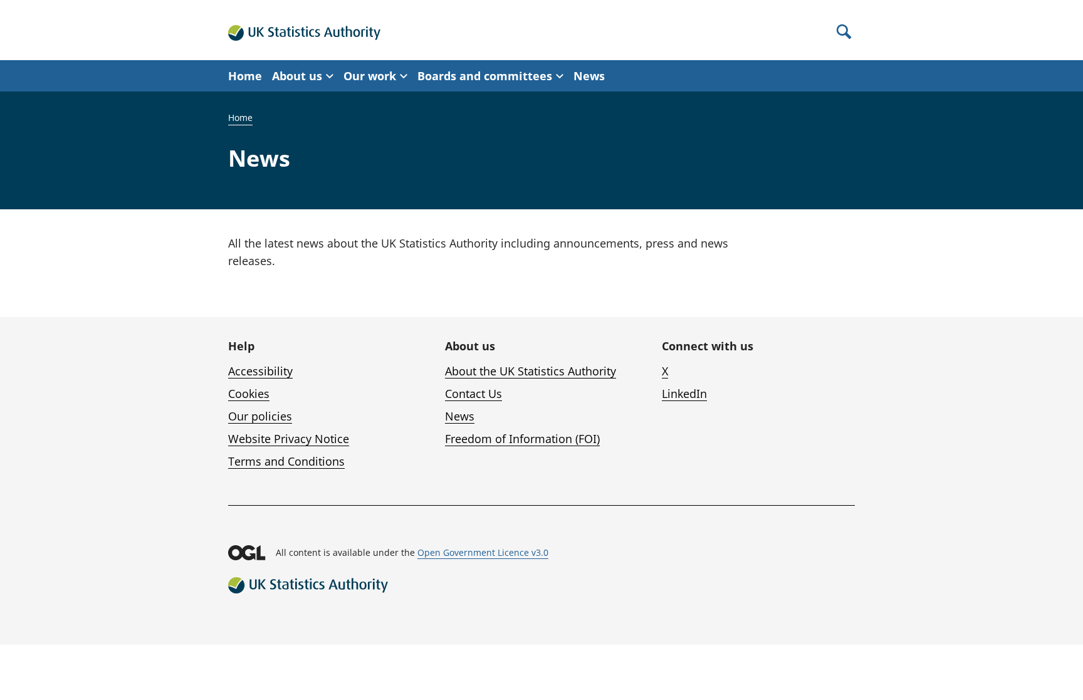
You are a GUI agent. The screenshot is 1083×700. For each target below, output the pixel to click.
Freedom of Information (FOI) (522, 438)
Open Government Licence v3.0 (482, 552)
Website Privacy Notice (288, 438)
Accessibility (260, 371)
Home (245, 75)
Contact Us (473, 393)
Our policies (260, 416)
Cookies (248, 393)
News (589, 75)
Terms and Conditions (286, 461)
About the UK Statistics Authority (530, 371)
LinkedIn (684, 393)
